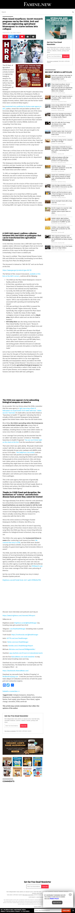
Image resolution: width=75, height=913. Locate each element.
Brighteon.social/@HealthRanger (25, 623)
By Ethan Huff (61, 110)
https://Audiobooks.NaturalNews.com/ (16, 671)
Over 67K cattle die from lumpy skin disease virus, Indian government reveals (60, 124)
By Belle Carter (61, 127)
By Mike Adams (61, 92)
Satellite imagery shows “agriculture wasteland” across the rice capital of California (61, 167)
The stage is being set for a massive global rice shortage (61, 140)
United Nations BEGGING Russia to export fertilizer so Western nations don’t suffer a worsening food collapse (61, 149)
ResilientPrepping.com (10, 676)
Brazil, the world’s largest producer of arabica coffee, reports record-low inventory (61, 97)
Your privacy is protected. (10, 731)
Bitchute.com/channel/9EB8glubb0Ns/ (22, 649)
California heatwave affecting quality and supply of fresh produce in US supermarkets (59, 159)
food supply (12, 699)
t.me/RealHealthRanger (18, 629)
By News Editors (61, 143)
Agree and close (57, 902)
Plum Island (30, 699)
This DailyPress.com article (25, 452)
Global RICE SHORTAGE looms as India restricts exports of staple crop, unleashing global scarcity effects (61, 177)
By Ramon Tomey (62, 162)
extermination (37, 697)
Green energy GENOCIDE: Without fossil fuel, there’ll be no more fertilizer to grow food (61, 106)
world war (23, 701)
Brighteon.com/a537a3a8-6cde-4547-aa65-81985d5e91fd (22, 580)
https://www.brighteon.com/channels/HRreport (19, 615)
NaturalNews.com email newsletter (23, 657)
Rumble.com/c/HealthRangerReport (20, 646)
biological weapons (19, 695)
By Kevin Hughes (61, 204)
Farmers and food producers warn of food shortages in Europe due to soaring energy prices (61, 193)
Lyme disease (21, 699)
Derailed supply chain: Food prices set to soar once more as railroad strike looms (61, 132)
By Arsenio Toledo (62, 80)
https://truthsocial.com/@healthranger (24, 635)
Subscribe (66, 910)
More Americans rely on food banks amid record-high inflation (61, 247)
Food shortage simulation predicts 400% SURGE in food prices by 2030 (61, 186)
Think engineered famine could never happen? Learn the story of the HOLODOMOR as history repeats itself (61, 238)
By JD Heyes (60, 119)
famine (5, 699)
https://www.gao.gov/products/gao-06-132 (17, 270)
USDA (18, 701)
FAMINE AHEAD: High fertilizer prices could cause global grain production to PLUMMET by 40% (60, 220)
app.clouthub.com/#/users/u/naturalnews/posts (26, 653)
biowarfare (30, 695)
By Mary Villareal (61, 136)
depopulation (15, 697)
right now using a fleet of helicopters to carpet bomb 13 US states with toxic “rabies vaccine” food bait (22, 411)
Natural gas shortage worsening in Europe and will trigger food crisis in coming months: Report (61, 115)
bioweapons (7, 697)
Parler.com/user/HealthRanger (17, 642)
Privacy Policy (37, 906)
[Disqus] (23, 807)
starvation (11, 701)
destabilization (26, 697)
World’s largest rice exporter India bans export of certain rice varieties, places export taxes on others (61, 210)
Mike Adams (17, 32)
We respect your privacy (28, 894)
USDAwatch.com (37, 566)
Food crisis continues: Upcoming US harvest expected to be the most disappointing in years (61, 77)
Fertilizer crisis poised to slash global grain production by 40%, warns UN (60, 228)
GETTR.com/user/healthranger (17, 638)
